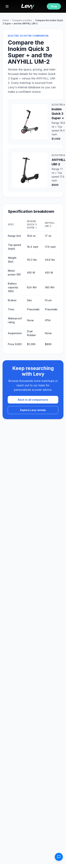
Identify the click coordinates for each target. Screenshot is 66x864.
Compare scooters (22, 20)
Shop (54, 6)
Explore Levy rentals (33, 410)
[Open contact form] (59, 857)
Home (6, 20)
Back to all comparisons (33, 399)
